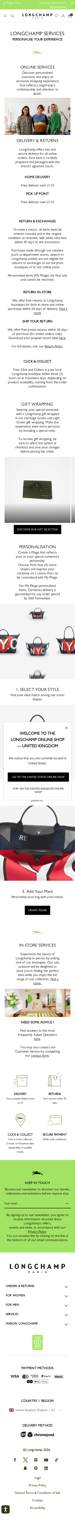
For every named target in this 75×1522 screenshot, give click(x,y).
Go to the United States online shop (38, 777)
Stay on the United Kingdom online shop (38, 790)
